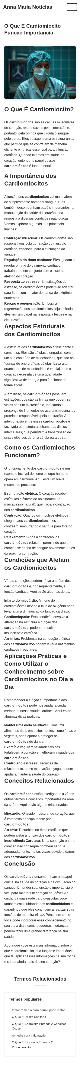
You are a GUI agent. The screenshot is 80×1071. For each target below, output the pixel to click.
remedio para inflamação (29, 1035)
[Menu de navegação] (72, 7)
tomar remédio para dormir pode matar (38, 1010)
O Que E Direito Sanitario (29, 1016)
